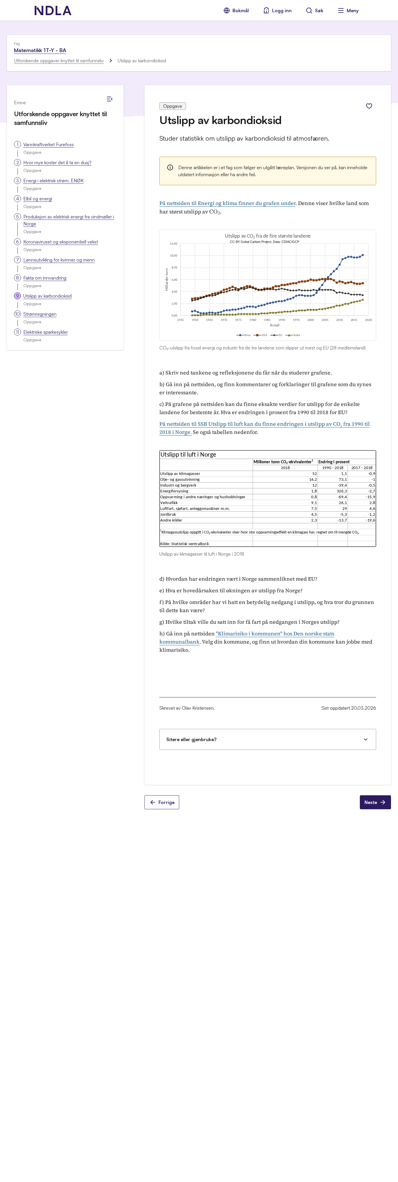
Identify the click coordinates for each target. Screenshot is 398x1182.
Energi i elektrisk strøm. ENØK (53, 180)
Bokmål (241, 10)
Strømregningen (40, 314)
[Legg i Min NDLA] (369, 106)
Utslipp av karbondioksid (47, 296)
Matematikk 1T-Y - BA (40, 50)
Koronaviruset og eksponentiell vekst (60, 242)
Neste (370, 802)
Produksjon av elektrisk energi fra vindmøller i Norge (68, 220)
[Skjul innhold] (110, 99)
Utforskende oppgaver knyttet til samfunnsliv (59, 60)
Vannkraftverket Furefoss (48, 144)
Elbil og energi (37, 199)
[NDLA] (53, 10)
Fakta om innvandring (44, 278)
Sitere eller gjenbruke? (191, 739)
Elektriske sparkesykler (45, 332)
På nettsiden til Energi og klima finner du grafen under (227, 203)
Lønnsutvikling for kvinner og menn (59, 260)
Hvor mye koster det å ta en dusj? (57, 162)
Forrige (167, 802)
